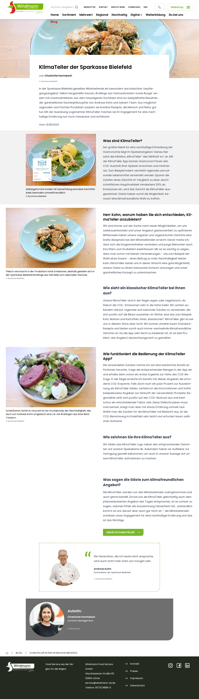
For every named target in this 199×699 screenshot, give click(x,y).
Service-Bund (118, 7)
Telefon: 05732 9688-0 (98, 687)
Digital (135, 15)
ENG (146, 7)
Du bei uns (176, 15)
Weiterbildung (155, 15)
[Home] (7, 653)
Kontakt (103, 7)
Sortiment (69, 15)
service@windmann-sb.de (100, 683)
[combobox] (64, 7)
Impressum (136, 678)
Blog (54, 22)
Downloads (134, 7)
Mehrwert (86, 15)
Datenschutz (137, 685)
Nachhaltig (119, 15)
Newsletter (89, 7)
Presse (134, 671)
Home (55, 15)
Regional (102, 15)
